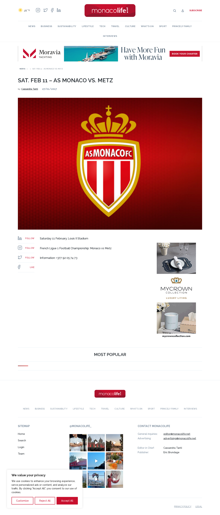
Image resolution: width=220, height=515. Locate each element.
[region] (44, 489)
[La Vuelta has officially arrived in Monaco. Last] (96, 442)
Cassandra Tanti (29, 89)
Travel (115, 26)
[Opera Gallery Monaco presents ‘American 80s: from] (114, 479)
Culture (130, 26)
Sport (163, 26)
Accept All (67, 500)
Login (21, 447)
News (31, 26)
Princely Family (182, 26)
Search (22, 440)
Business (46, 26)
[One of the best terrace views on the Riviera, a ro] (114, 461)
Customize (22, 500)
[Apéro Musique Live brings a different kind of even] (78, 461)
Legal (198, 506)
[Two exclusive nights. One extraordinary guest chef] (78, 442)
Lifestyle (88, 26)
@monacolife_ (80, 426)
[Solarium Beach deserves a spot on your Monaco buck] (96, 461)
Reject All (45, 500)
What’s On (147, 26)
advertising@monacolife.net (179, 438)
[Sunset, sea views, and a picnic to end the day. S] (114, 442)
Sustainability (67, 26)
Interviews (110, 36)
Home (21, 434)
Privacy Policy (182, 506)
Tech (102, 26)
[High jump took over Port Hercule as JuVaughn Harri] (96, 479)
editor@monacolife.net (176, 434)
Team (21, 453)
